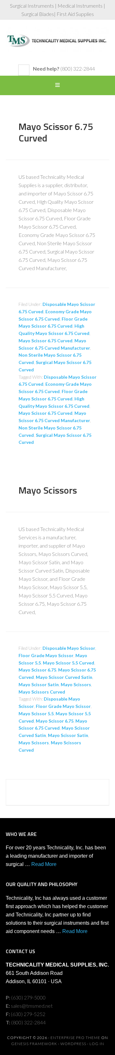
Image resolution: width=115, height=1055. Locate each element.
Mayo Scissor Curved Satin (64, 677)
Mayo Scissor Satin (39, 684)
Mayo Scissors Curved (42, 691)
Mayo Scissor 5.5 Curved (68, 662)
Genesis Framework (34, 1043)
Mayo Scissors (48, 490)
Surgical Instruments (57, 45)
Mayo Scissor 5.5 (36, 713)
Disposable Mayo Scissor (68, 648)
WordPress (73, 1043)
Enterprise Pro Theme (75, 1037)
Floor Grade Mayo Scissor (46, 655)
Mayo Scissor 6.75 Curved (56, 132)
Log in (96, 1043)
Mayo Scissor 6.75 (37, 669)
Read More (44, 864)
